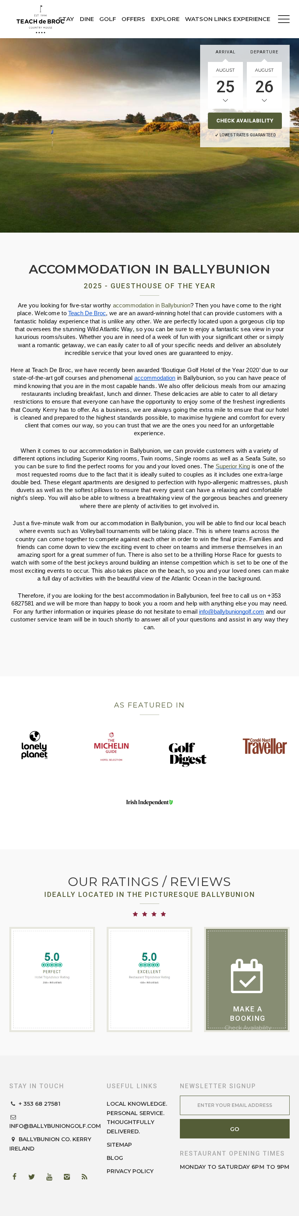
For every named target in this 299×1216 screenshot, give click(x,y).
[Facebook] (17, 1177)
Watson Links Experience (227, 19)
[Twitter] (34, 1177)
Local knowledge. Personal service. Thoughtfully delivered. (137, 1117)
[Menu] (283, 19)
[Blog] (87, 1177)
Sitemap (119, 1144)
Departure (264, 52)
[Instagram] (69, 1177)
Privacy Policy (130, 1171)
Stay (66, 19)
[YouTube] (52, 1177)
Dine (87, 19)
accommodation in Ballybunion (151, 305)
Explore (165, 19)
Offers (133, 19)
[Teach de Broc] (40, 19)
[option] (149, 135)
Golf (107, 19)
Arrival (226, 52)
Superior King (233, 466)
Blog (115, 1157)
